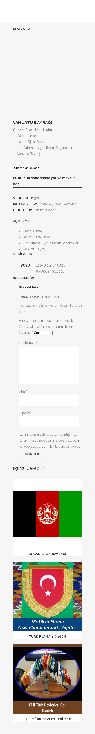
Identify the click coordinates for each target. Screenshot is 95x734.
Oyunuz (26, 332)
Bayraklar (45, 204)
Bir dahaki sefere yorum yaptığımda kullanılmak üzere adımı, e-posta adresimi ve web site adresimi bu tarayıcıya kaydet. (50, 440)
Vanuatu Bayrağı (45, 210)
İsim (23, 392)
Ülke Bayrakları (65, 204)
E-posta (26, 413)
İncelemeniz (29, 343)
